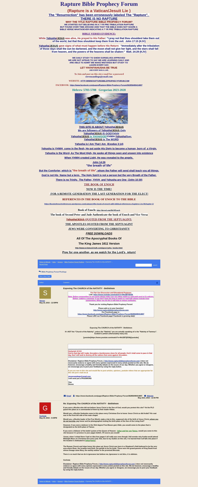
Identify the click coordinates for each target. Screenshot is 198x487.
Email (69, 396)
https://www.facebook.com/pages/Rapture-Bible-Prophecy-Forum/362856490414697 (111, 314)
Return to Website (45, 262)
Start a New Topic (44, 276)
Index (54, 262)
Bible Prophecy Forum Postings (74, 262)
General (60, 262)
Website (150, 396)
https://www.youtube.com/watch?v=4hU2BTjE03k (113, 295)
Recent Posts (43, 264)
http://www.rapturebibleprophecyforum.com (111, 310)
